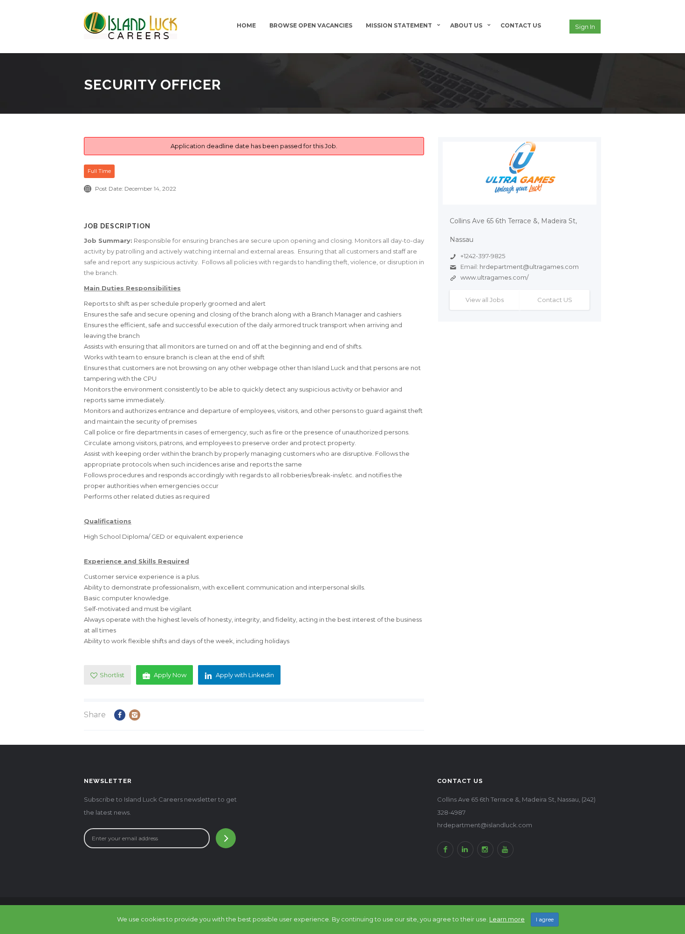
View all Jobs (485, 299)
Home (246, 25)
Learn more (507, 919)
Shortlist (112, 675)
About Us (466, 25)
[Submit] (226, 838)
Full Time (99, 171)
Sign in (585, 26)
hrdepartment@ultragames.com (529, 266)
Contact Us (520, 25)
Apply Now (170, 675)
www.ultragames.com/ (494, 277)
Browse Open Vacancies (310, 25)
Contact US (554, 299)
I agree (545, 919)
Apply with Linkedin (245, 675)
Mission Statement (399, 25)
